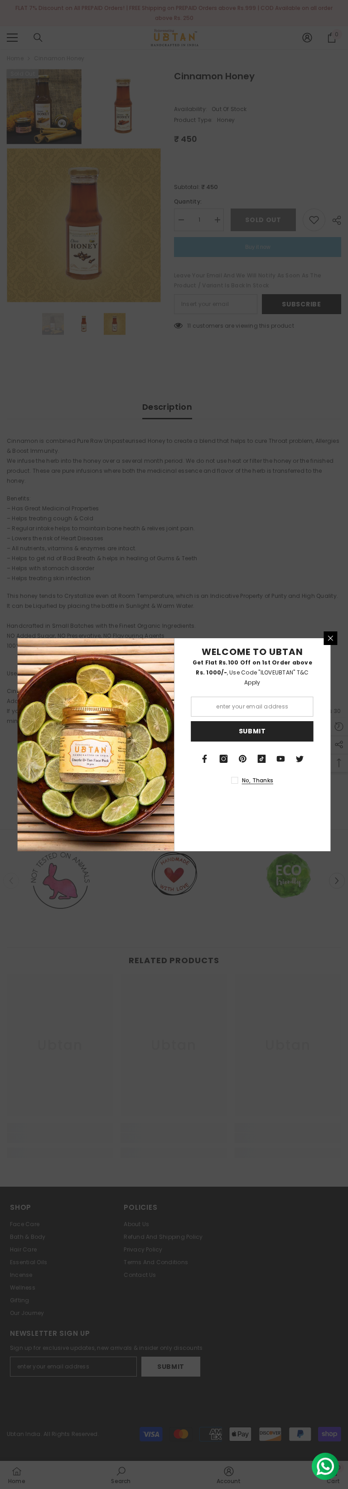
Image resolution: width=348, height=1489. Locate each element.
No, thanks (257, 780)
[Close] (331, 638)
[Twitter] (299, 758)
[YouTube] (280, 758)
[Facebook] (204, 758)
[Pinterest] (242, 758)
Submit (252, 731)
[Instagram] (223, 758)
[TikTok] (261, 758)
